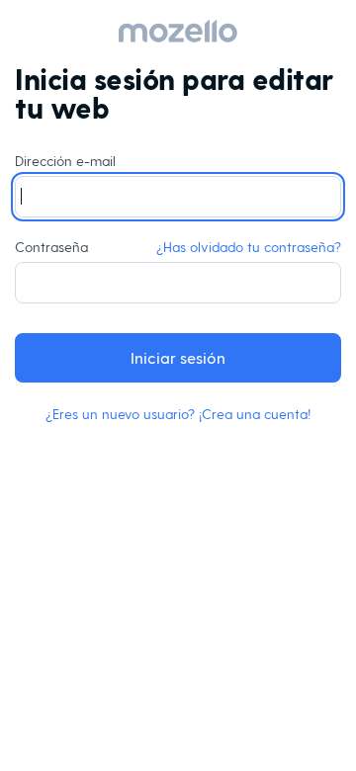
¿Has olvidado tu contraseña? (248, 246)
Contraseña (178, 246)
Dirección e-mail (65, 160)
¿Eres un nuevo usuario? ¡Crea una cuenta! (178, 414)
